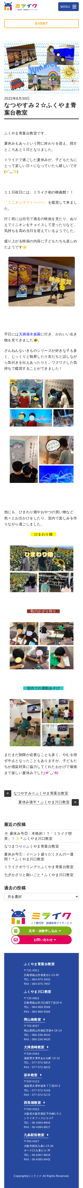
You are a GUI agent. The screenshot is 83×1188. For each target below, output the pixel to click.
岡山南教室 (32, 1019)
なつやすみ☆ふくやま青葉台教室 (41, 793)
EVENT (41, 23)
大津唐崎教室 (34, 1047)
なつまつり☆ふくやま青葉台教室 (31, 846)
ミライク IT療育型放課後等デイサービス (20, 6)
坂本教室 (31, 1075)
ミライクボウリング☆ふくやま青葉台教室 (39, 867)
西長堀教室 (32, 1102)
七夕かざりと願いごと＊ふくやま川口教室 (39, 875)
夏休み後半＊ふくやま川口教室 (43, 802)
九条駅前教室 (34, 1135)
